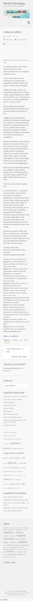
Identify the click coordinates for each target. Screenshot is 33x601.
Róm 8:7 (5, 274)
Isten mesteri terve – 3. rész (14, 350)
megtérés (15, 471)
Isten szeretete (7, 468)
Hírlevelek (9, 40)
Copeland (15, 340)
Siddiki (13, 479)
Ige (22, 463)
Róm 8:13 (6, 327)
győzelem (5, 458)
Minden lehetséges (14, 3)
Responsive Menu (29, 23)
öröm (4, 488)
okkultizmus (20, 475)
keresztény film (7, 471)
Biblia (10, 432)
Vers (18, 484)
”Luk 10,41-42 (23, 163)
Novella (13, 475)
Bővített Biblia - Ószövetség (9, 435)
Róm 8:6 (5, 269)
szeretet (12, 484)
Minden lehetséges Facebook (13, 587)
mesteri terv (7, 475)
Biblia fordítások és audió (15, 497)
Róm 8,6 (4, 60)
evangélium (14, 448)
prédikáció (7, 479)
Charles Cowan (6, 443)
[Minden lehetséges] (16, 13)
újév (14, 488)
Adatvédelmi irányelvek (11, 593)
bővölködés (18, 439)
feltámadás (20, 448)
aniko (9, 36)
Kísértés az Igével (8, 408)
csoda (21, 443)
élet (21, 340)
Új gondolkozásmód (9, 425)
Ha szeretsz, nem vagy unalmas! (12, 399)
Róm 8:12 (6, 319)
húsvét (18, 463)
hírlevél (6, 342)
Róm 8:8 (5, 283)
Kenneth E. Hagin (23, 467)
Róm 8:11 (6, 305)
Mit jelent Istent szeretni (10, 414)
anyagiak (5, 432)
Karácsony (15, 468)
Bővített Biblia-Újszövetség (9, 439)
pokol (24, 475)
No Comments (22, 40)
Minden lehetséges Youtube (19, 587)
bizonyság (14, 432)
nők (16, 475)
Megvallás (20, 471)
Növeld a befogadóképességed (12, 417)
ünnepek (17, 488)
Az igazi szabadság (8, 402)
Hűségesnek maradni (9, 405)
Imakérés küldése (16, 511)
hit (24, 458)
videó (23, 484)
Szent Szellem (6, 484)
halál (25, 340)
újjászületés (9, 488)
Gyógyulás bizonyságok (13, 453)
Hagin (17, 458)
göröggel (11, 458)
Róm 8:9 (5, 288)
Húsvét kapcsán (8, 411)
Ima (25, 463)
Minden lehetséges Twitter (16, 587)
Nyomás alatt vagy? (20, 357)
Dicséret (6, 448)
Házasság (5, 463)
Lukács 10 (7, 118)
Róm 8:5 (5, 262)
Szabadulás (18, 479)
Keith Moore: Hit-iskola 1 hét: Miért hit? (15, 396)
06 (16, 36)
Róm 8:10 (6, 298)
